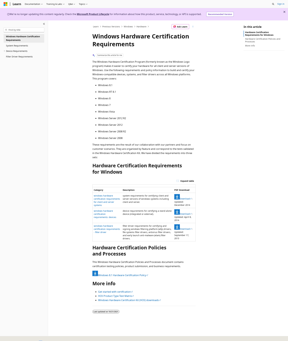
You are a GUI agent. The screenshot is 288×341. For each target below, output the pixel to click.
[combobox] (24, 29)
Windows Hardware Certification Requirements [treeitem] (23, 38)
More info (250, 45)
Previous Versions (111, 26)
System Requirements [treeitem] (17, 45)
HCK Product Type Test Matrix (115, 296)
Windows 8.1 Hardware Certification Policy (122, 275)
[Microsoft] (6, 4)
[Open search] (273, 4)
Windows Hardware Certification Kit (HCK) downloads (128, 300)
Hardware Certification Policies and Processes (262, 40)
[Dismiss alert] (284, 11)
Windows (128, 26)
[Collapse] (44, 24)
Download (185, 198)
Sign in (280, 3)
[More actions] (193, 26)
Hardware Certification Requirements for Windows (259, 33)
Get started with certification (114, 291)
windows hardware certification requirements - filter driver (107, 229)
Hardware (141, 26)
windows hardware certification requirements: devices (105, 214)
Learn (96, 26)
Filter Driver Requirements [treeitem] (19, 56)
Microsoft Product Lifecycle (93, 14)
